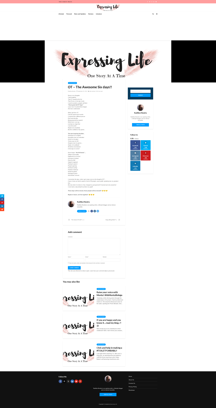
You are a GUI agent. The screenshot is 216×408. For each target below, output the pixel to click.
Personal (69, 14)
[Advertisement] (108, 28)
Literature (99, 14)
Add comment (92, 91)
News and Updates (80, 14)
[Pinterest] (80, 381)
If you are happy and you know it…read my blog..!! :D (109, 323)
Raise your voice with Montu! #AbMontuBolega (109, 293)
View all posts (81, 211)
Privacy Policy (133, 386)
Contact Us (64, 1)
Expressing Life (113, 404)
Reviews (90, 14)
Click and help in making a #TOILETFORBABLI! (109, 349)
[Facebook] (60, 381)
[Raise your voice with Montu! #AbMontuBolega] (78, 298)
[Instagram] (64, 381)
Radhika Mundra (72, 91)
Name (69, 256)
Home (60, 1)
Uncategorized (101, 316)
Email (87, 256)
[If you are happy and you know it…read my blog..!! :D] (78, 325)
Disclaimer (132, 390)
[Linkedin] (72, 381)
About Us (70, 1)
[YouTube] (76, 381)
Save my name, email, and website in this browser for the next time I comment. (87, 263)
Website (104, 256)
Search (140, 95)
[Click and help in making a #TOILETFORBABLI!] (78, 353)
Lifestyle (61, 14)
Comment (70, 236)
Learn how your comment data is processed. (102, 271)
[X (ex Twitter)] (68, 381)
